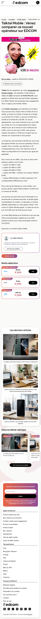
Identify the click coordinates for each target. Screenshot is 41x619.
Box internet (7, 531)
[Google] (4, 609)
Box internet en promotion (12, 518)
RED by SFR (7, 567)
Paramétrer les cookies (11, 591)
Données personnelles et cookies (15, 588)
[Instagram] (21, 609)
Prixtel (5, 564)
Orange (5, 555)
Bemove (30, 614)
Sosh (5, 574)
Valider (20, 496)
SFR (10, 96)
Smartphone (7, 534)
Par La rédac (6, 79)
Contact (6, 598)
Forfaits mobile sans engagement (15, 521)
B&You (5, 571)
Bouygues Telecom (10, 551)
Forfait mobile (21, 19)
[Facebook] (12, 609)
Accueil (4, 19)
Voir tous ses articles (13, 249)
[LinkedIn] (8, 609)
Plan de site (7, 601)
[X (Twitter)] (25, 609)
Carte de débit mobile (11, 540)
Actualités (12, 19)
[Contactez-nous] (37, 2)
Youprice (6, 577)
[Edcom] (20, 2)
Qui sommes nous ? (10, 595)
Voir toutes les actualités (20, 465)
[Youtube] (17, 609)
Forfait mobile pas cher (11, 515)
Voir (33, 271)
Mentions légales (9, 585)
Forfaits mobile (9, 256)
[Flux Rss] (29, 609)
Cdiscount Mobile (9, 561)
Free (4, 548)
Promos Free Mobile (10, 524)
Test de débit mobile (10, 537)
